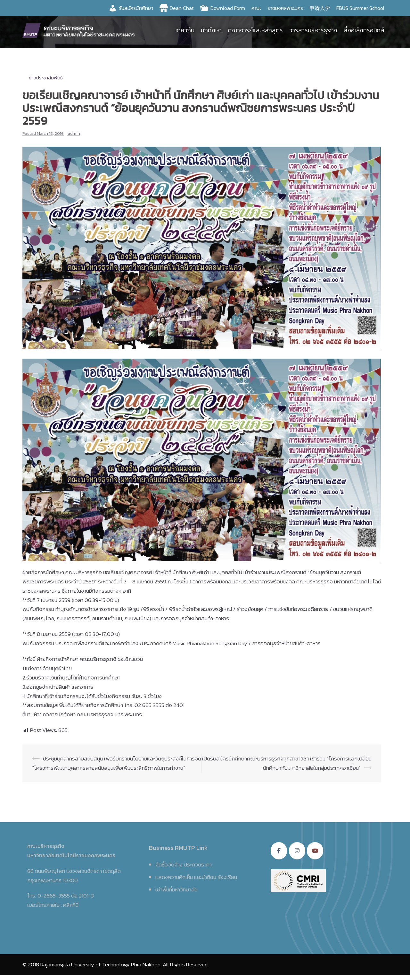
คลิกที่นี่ (70, 905)
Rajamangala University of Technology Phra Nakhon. (100, 964)
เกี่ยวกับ (185, 30)
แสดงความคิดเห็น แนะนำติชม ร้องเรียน (196, 877)
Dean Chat (182, 8)
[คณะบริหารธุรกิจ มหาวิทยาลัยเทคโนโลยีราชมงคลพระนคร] (80, 30)
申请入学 (319, 8)
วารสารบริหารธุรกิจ (313, 30)
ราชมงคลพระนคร (285, 8)
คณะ (256, 8)
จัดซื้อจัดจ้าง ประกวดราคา (183, 864)
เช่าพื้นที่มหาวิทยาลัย (176, 889)
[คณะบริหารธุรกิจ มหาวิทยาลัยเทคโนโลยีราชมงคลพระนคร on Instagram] (297, 850)
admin (74, 133)
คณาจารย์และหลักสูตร (255, 30)
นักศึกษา (211, 30)
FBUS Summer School (360, 8)
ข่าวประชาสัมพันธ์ (46, 77)
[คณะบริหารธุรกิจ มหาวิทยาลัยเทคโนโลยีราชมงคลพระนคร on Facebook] (279, 850)
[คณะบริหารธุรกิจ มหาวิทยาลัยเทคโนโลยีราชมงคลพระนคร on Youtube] (315, 850)
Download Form (227, 8)
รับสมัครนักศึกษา (136, 8)
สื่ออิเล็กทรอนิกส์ (364, 30)
